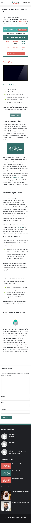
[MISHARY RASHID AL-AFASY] (6, 506)
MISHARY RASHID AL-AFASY (20, 502)
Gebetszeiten (22, 520)
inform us (9, 349)
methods (20, 227)
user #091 (12, 434)
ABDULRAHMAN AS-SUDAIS (20, 491)
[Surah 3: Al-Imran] (6, 480)
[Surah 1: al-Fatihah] (6, 466)
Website (3, 409)
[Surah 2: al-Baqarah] (6, 473)
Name (3, 396)
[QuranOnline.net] (15, 2)
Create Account (15, 115)
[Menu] (2, 3)
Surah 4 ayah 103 (16, 177)
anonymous (12, 450)
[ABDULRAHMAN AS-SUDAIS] (6, 495)
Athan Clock (22, 21)
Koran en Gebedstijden (11, 520)
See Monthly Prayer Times (15, 53)
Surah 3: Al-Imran (17, 478)
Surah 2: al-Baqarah (18, 471)
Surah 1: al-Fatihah (18, 464)
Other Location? (22, 29)
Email (3, 402)
